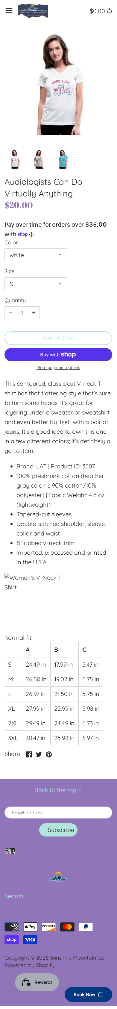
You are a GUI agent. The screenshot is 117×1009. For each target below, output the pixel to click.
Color (11, 242)
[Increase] (33, 313)
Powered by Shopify (29, 965)
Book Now (84, 994)
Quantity (15, 300)
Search (13, 896)
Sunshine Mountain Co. (77, 957)
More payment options (58, 367)
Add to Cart (58, 338)
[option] (14, 158)
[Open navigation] (8, 10)
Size (9, 271)
